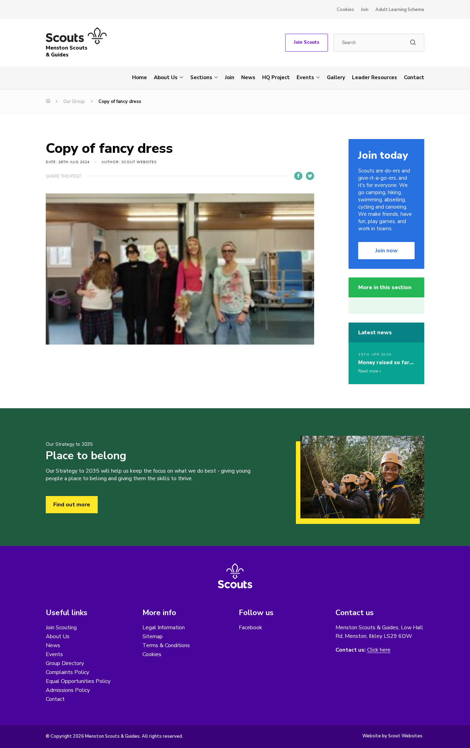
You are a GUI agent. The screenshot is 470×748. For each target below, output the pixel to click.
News (248, 77)
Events (305, 77)
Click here (379, 650)
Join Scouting (61, 627)
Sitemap (152, 636)
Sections (201, 77)
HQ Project (276, 77)
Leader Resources (374, 77)
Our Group (74, 101)
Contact (414, 77)
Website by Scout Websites (392, 736)
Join (364, 10)
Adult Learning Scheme (399, 10)
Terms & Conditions (166, 645)
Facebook (250, 627)
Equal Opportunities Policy (78, 681)
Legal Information (163, 627)
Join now (386, 250)
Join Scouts (306, 42)
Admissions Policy (68, 690)
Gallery (336, 77)
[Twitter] (310, 176)
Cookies (345, 10)
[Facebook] (298, 176)
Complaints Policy (67, 672)
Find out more (71, 504)
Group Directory (65, 663)
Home (139, 77)
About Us (166, 77)
